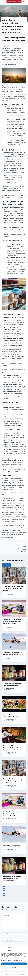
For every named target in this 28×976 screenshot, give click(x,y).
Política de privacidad (15, 974)
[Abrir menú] (23, 2)
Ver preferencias (14, 971)
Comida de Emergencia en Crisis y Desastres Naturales (20, 547)
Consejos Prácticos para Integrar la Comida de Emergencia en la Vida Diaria (13, 588)
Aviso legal (22, 974)
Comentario (6, 915)
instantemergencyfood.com (10, 592)
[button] (26, 949)
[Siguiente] (8, 565)
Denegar (14, 967)
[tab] (4, 886)
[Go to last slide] (4, 565)
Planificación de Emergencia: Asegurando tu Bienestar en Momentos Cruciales (12, 621)
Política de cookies (7, 974)
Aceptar (14, 964)
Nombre (5, 934)
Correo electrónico (8, 940)
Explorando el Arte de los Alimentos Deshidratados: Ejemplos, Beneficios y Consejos (13, 748)
